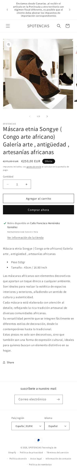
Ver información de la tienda (25, 237)
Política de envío (18, 458)
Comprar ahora (38, 210)
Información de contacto (58, 458)
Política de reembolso (40, 464)
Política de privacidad (31, 452)
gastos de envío (34, 166)
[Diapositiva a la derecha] (47, 116)
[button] (8, 26)
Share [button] (10, 362)
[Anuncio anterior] (7, 9)
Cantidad (8, 176)
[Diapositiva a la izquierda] (29, 116)
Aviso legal (36, 458)
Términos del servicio (58, 452)
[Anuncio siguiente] (69, 9)
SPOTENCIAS (34, 447)
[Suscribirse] (58, 399)
